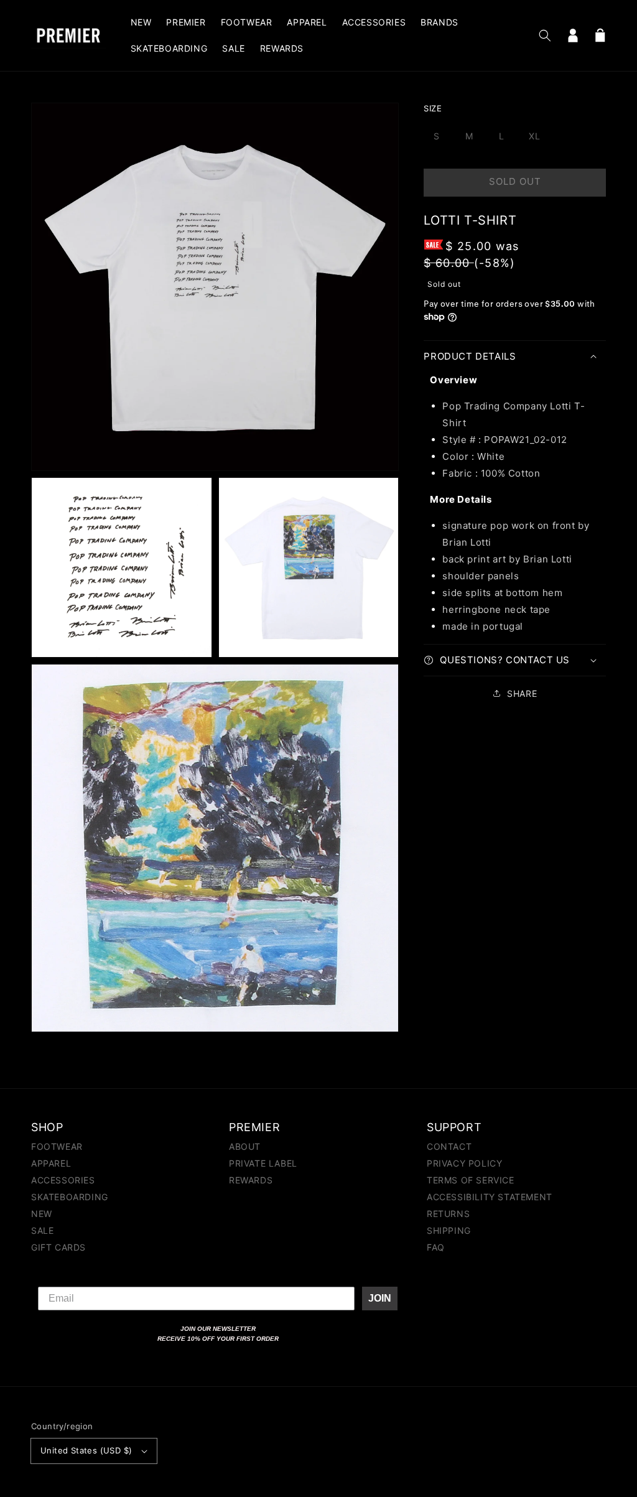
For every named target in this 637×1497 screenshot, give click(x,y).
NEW (41, 1213)
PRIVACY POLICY (464, 1163)
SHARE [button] (522, 693)
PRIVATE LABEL (263, 1163)
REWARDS (250, 1180)
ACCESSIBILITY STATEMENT (489, 1197)
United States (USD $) (86, 1450)
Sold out (515, 181)
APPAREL (51, 1163)
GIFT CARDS (58, 1247)
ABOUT (245, 1147)
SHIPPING (449, 1230)
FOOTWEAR (57, 1147)
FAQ (436, 1247)
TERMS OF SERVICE (470, 1180)
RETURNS (448, 1213)
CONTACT (449, 1147)
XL (535, 136)
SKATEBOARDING (69, 1197)
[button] (545, 35)
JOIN (379, 1298)
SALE (42, 1230)
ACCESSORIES (63, 1180)
